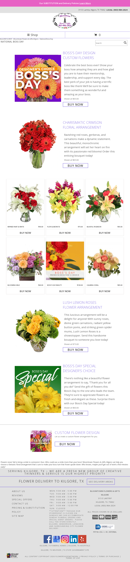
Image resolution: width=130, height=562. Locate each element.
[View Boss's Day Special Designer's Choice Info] (38, 389)
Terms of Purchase (109, 556)
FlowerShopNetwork (66, 556)
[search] (125, 42)
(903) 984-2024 (120, 10)
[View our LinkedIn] (74, 542)
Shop (34, 35)
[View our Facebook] (48, 542)
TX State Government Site (76, 550)
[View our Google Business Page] (56, 542)
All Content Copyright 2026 (40, 556)
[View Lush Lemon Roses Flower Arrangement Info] (38, 326)
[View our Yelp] (82, 542)
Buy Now (75, 104)
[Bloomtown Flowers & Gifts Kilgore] (65, 28)
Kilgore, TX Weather (51, 550)
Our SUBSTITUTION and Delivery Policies (65, 3)
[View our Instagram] (65, 542)
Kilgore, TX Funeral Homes (53, 545)
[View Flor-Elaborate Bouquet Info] (65, 202)
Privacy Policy (88, 556)
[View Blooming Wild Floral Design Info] (25, 261)
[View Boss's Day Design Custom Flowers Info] (38, 78)
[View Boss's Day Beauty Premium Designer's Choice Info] (65, 261)
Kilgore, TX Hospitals (79, 545)
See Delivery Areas (101, 481)
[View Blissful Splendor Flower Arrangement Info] (105, 202)
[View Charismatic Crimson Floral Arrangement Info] (38, 143)
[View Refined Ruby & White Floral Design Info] (25, 202)
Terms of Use (73, 558)
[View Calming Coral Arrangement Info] (105, 261)
